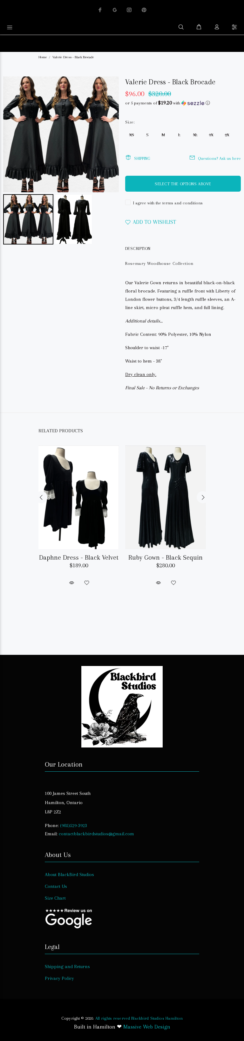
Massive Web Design (146, 1026)
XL (195, 134)
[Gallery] (61, 161)
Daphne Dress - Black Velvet (79, 557)
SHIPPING (142, 158)
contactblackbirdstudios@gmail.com (96, 834)
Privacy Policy (59, 978)
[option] (78, 510)
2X (227, 134)
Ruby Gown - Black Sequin (165, 557)
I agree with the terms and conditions (168, 203)
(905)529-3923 (73, 825)
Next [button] (203, 497)
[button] (183, 103)
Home (42, 57)
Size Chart (55, 898)
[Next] (109, 134)
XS (131, 134)
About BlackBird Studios (69, 874)
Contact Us (56, 886)
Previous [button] (41, 497)
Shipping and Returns (67, 966)
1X (211, 134)
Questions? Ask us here (219, 158)
